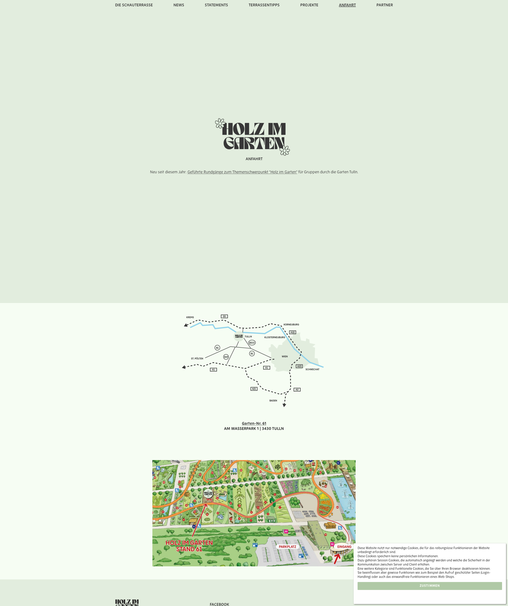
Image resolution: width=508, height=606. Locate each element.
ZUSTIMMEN (430, 586)
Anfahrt (347, 5)
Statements (216, 5)
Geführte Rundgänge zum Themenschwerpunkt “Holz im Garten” (242, 172)
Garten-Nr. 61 (254, 424)
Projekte (309, 5)
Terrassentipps (264, 5)
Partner (384, 5)
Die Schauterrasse (134, 5)
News (178, 5)
